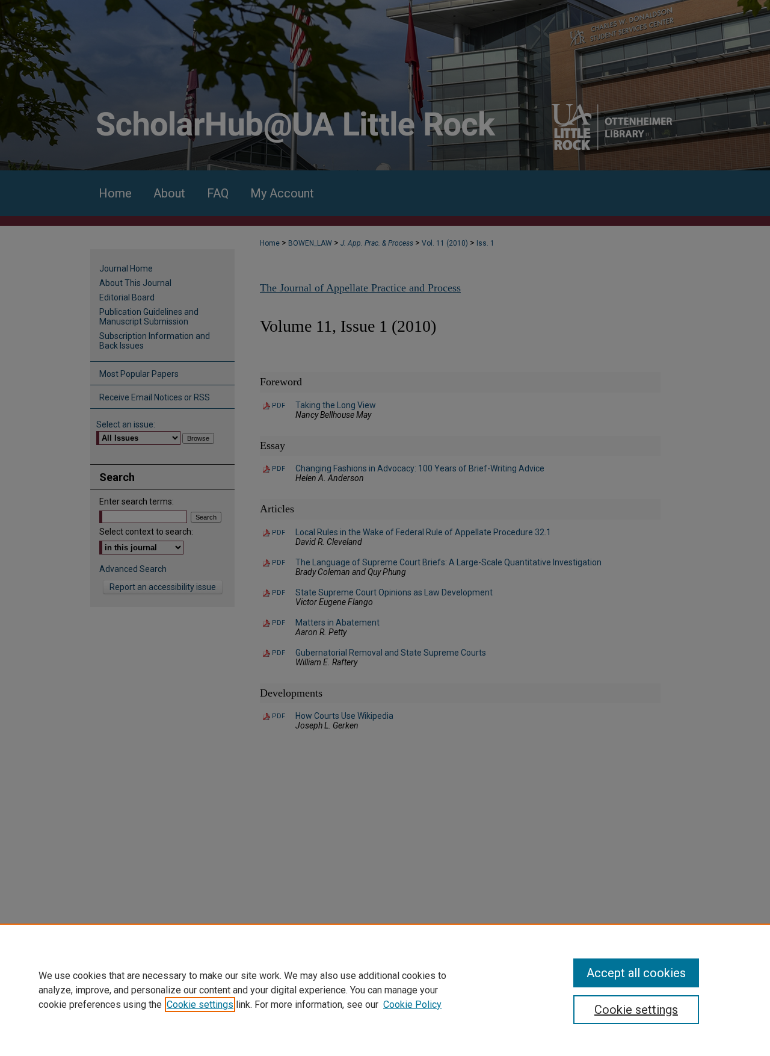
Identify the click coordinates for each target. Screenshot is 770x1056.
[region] (385, 990)
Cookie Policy (412, 1004)
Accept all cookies (636, 973)
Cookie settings (200, 1004)
